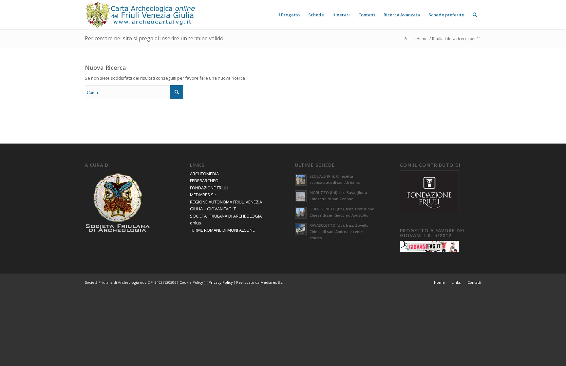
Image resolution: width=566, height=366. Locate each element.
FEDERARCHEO (204, 180)
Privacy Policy (221, 282)
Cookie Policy (191, 282)
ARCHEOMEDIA (204, 174)
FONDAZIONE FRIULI (209, 188)
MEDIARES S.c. (203, 195)
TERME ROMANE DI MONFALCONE (222, 230)
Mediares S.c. (272, 282)
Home (422, 38)
